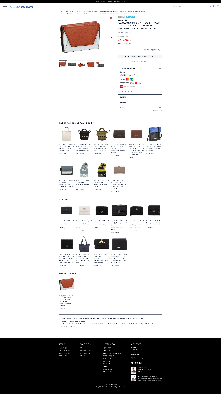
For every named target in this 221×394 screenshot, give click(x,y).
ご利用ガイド (106, 350)
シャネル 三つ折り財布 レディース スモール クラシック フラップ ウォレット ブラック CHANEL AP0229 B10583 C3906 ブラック (66, 259)
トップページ (64, 324)
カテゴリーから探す (64, 350)
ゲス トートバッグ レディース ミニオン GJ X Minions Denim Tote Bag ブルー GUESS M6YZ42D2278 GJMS (84, 259)
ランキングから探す (64, 353)
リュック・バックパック (110, 324)
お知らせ (82, 356)
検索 (204, 6)
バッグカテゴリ (73, 324)
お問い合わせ (106, 364)
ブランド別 (65, 13)
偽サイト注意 (106, 361)
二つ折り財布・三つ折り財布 (78, 11)
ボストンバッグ (149, 324)
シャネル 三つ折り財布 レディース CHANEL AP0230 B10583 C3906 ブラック (101, 223)
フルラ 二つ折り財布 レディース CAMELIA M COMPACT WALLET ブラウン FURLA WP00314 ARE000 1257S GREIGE (119, 184)
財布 (70, 11)
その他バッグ (71, 326)
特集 (81, 348)
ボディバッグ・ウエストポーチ (126, 324)
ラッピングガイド (107, 358)
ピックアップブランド (86, 350)
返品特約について (157, 110)
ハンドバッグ (81, 324)
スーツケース (64, 326)
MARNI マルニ (72, 13)
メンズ (142, 324)
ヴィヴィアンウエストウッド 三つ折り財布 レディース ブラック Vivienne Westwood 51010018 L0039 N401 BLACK (119, 225)
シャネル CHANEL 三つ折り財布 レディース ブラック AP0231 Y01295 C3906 (154, 223)
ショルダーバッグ (98, 324)
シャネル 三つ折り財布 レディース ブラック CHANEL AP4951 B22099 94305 (66, 223)
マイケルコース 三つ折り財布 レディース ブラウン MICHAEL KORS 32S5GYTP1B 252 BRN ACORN (118, 148)
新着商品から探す (64, 356)
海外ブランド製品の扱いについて (111, 353)
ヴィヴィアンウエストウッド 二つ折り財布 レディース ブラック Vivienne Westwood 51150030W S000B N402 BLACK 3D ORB (119, 259)
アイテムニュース (85, 353)
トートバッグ (89, 324)
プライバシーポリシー (108, 372)
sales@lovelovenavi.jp (137, 359)
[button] (111, 37)
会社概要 (104, 366)
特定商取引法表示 (107, 369)
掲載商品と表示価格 (108, 356)
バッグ (137, 324)
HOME (60, 11)
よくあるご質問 (106, 348)
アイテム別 (65, 11)
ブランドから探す (64, 348)
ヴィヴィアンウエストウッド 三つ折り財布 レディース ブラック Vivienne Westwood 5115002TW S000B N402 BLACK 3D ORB (102, 259)
